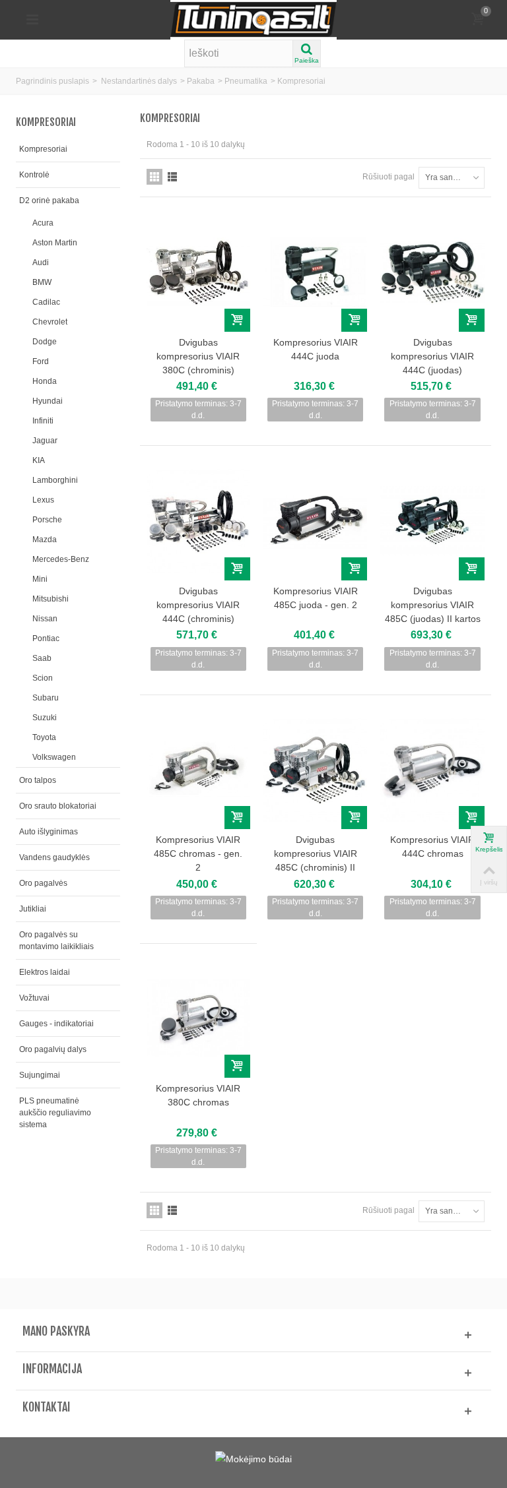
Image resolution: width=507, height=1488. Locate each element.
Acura (42, 223)
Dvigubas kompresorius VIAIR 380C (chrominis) (198, 356)
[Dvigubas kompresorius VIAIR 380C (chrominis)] (198, 272)
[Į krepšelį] (237, 320)
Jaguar (44, 440)
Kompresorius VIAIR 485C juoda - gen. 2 (315, 598)
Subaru (45, 697)
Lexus (43, 500)
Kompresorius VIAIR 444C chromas (432, 846)
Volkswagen (54, 757)
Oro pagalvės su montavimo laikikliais (56, 940)
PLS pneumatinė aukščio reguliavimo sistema (55, 1112)
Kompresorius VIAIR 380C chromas (198, 1095)
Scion (42, 678)
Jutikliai (32, 909)
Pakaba (201, 81)
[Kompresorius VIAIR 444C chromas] (432, 770)
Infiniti (42, 420)
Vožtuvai (34, 998)
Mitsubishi (50, 599)
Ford (40, 361)
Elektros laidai (44, 972)
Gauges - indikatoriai (56, 1023)
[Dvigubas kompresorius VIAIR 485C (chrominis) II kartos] (315, 770)
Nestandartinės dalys (139, 81)
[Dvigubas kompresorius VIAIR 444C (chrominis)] (198, 521)
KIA (38, 460)
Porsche (47, 519)
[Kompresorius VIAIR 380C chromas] (198, 1019)
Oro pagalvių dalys (52, 1049)
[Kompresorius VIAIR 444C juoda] (315, 272)
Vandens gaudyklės (54, 857)
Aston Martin (54, 242)
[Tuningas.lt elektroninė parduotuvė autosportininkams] (253, 19)
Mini (40, 579)
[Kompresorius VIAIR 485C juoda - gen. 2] (315, 521)
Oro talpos (37, 780)
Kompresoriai (43, 149)
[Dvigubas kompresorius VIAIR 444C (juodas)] (432, 272)
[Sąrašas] (172, 177)
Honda (44, 381)
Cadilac (46, 302)
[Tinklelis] (154, 177)
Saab (41, 658)
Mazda (44, 539)
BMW (41, 282)
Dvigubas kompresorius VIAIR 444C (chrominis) (198, 605)
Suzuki (44, 717)
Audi (40, 262)
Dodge (44, 341)
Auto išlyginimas (48, 831)
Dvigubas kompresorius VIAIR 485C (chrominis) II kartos (315, 860)
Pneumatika (245, 81)
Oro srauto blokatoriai (57, 806)
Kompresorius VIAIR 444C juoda (315, 349)
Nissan (44, 618)
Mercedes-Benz (60, 559)
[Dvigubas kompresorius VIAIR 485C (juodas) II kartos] (432, 521)
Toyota (44, 737)
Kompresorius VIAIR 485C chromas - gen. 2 (198, 853)
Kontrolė (34, 174)
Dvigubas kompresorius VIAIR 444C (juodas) (432, 356)
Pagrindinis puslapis (52, 81)
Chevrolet (49, 321)
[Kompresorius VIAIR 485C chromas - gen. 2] (198, 770)
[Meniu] (32, 20)
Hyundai (47, 401)
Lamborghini (55, 480)
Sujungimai (39, 1075)
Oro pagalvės (43, 883)
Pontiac (45, 638)
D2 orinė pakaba (49, 200)
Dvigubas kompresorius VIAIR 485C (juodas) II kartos (432, 605)
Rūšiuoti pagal (388, 176)
